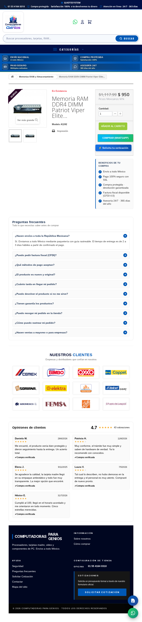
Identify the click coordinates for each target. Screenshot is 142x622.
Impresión (62, 131)
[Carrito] (89, 22)
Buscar (129, 38)
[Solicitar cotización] (133, 600)
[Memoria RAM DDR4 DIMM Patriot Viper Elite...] (15, 135)
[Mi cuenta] (82, 22)
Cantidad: (104, 108)
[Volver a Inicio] (12, 77)
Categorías (69, 49)
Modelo (56, 124)
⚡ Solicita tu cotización (113, 147)
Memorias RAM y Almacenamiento (36, 77)
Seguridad (17, 566)
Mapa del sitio (19, 587)
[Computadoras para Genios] (37, 22)
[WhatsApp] (75, 22)
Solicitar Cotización (22, 576)
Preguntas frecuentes (24, 571)
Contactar (17, 581)
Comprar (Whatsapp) (115, 138)
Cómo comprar (82, 544)
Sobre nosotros (82, 538)
